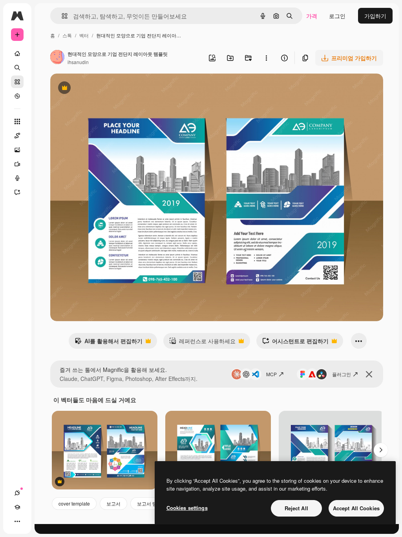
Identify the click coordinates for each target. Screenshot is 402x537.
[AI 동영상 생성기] (17, 164)
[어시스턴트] (17, 192)
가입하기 (375, 16)
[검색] (17, 67)
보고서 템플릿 (151, 503)
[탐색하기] (17, 96)
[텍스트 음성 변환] (17, 178)
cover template (74, 503)
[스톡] (17, 81)
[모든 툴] (17, 121)
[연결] (17, 493)
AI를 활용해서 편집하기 (109, 343)
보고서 (113, 503)
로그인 (337, 16)
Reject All (296, 508)
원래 (95, 89)
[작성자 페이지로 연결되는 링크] (57, 58)
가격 (311, 16)
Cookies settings (187, 507)
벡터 (84, 35)
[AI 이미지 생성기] (17, 149)
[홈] (17, 53)
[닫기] (369, 374)
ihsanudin (78, 62)
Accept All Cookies (356, 508)
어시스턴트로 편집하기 (295, 343)
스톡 (67, 35)
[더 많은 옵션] (266, 58)
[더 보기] (17, 521)
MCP (271, 374)
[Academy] (17, 507)
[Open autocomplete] (61, 16)
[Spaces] (17, 135)
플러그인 (341, 374)
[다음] (381, 450)
